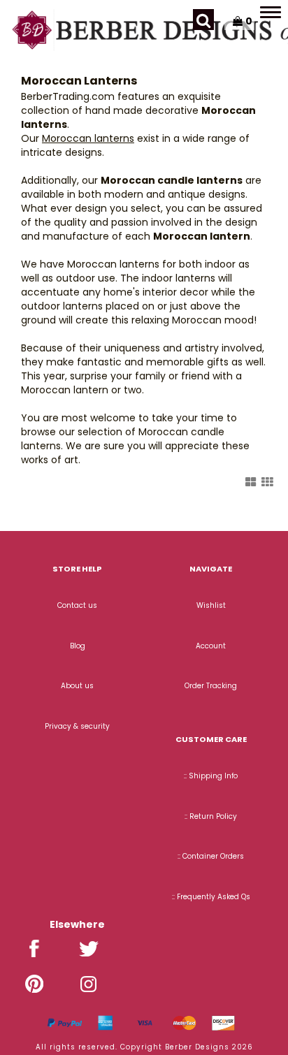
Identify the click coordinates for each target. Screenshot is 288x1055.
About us (77, 686)
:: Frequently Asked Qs (211, 897)
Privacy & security (77, 726)
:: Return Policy (211, 816)
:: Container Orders (211, 856)
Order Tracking (211, 686)
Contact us (77, 605)
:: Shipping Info (211, 776)
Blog (77, 646)
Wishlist (211, 605)
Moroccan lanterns (88, 138)
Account (211, 646)
